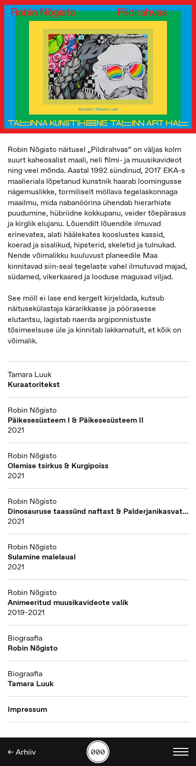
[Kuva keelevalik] (180, 752)
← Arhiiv (22, 752)
